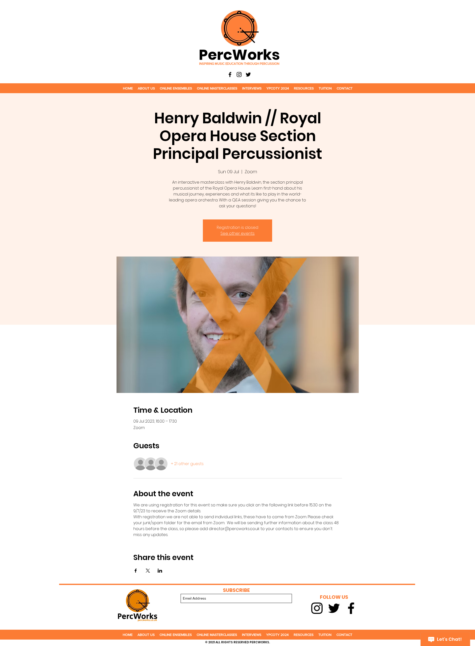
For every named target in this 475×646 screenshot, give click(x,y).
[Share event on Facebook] (135, 571)
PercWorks (239, 54)
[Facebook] (230, 74)
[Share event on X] (147, 571)
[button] (146, 88)
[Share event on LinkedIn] (160, 571)
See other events (237, 233)
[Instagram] (239, 74)
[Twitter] (248, 74)
